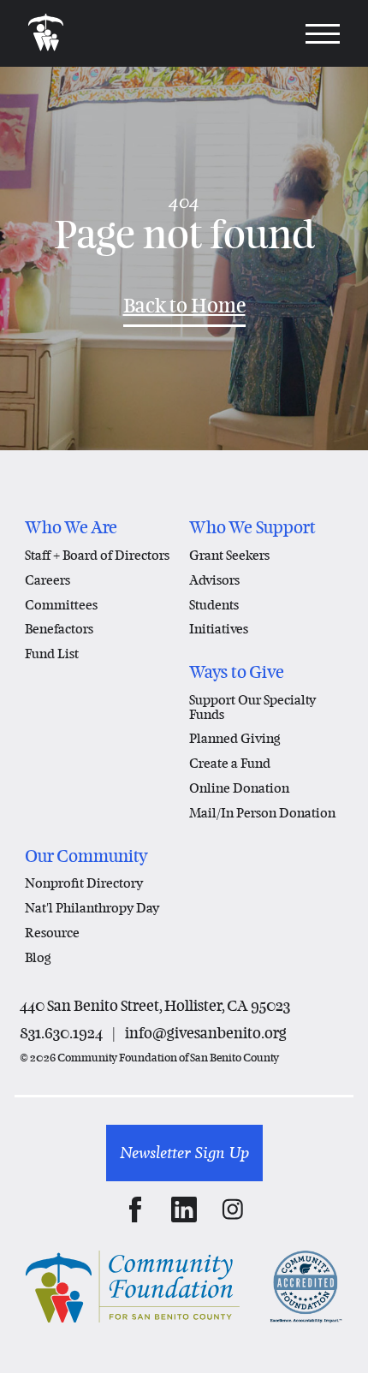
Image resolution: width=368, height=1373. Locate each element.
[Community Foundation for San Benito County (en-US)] (45, 33)
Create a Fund (229, 762)
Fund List (52, 653)
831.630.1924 (61, 1033)
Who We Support (252, 527)
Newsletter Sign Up (184, 1152)
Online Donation (239, 787)
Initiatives (218, 628)
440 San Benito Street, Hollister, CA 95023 (155, 1005)
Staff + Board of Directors (97, 554)
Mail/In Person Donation (262, 812)
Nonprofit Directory (84, 882)
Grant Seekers (229, 554)
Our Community (86, 856)
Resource (52, 932)
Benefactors (59, 628)
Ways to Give (236, 672)
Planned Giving (235, 737)
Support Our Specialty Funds (252, 706)
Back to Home (184, 306)
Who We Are (71, 527)
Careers (47, 579)
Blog (38, 957)
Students (214, 604)
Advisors (214, 579)
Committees (61, 604)
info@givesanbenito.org (206, 1033)
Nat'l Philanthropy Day (92, 907)
